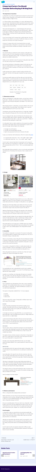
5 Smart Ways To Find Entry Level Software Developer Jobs (7, 439)
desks (32, 134)
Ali (3, 10)
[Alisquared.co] (3, 2)
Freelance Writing (6, 4)
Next (34, 455)
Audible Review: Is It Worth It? (29, 438)
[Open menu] (34, 2)
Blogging (13, 4)
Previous (2, 455)
